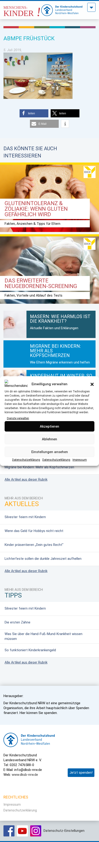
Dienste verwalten (18, 418)
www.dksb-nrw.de (25, 775)
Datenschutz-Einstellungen (64, 831)
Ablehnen (49, 439)
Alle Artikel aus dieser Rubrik (26, 479)
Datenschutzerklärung (26, 460)
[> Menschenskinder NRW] (22, 9)
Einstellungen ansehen (49, 452)
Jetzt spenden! (81, 772)
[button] (92, 384)
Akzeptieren (49, 426)
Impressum (80, 460)
